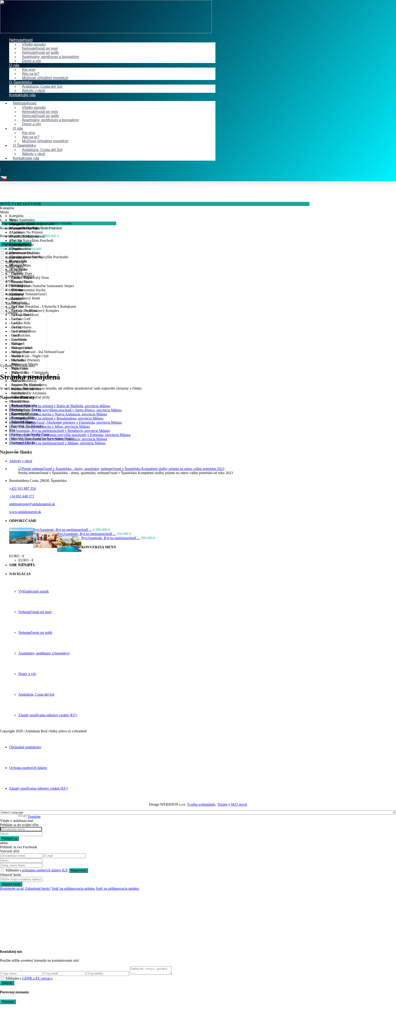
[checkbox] (2, 978)
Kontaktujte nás (22, 95)
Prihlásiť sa (9, 838)
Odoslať (7, 983)
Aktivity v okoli (20, 461)
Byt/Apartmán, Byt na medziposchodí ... (62, 530)
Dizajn (222, 804)
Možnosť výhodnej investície (45, 78)
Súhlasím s (37, 870)
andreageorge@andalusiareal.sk (32, 504)
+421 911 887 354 (22, 488)
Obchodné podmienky (25, 747)
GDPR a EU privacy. (37, 978)
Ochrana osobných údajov (28, 768)
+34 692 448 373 (21, 496)
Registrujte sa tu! (12, 888)
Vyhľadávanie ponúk (33, 591)
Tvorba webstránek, (201, 804)
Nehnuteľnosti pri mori (35, 612)
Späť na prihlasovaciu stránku (73, 888)
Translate (34, 816)
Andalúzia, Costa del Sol (36, 694)
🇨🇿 (3, 178)
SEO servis (239, 804)
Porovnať (8, 1001)
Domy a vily (31, 61)
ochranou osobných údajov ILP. (44, 870)
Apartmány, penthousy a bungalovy (50, 57)
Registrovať (78, 870)
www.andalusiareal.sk (25, 512)
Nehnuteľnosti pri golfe (35, 632)
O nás (14, 65)
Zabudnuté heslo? (38, 888)
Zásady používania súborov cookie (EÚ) (47, 715)
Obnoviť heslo (11, 884)
